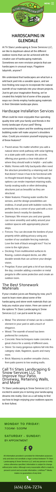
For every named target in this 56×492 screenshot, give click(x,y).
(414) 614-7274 (28, 487)
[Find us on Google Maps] (30, 449)
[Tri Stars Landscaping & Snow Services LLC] (28, 14)
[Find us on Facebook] (25, 449)
